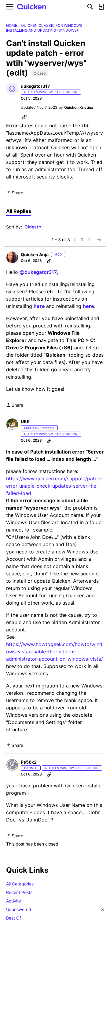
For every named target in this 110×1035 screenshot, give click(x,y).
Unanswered (55, 909)
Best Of (13, 917)
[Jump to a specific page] (99, 240)
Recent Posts (19, 892)
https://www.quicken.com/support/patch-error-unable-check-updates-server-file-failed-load (54, 485)
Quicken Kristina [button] (78, 107)
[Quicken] (31, 7)
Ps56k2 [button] (29, 762)
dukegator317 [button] (35, 86)
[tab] (18, 211)
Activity (13, 900)
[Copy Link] (24, 116)
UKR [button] (25, 421)
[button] (12, 89)
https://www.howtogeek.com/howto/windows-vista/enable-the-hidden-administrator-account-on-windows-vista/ (54, 651)
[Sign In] (101, 6)
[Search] (90, 6)
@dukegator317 (38, 272)
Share (14, 193)
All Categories (20, 883)
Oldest (31, 227)
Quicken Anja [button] (35, 254)
